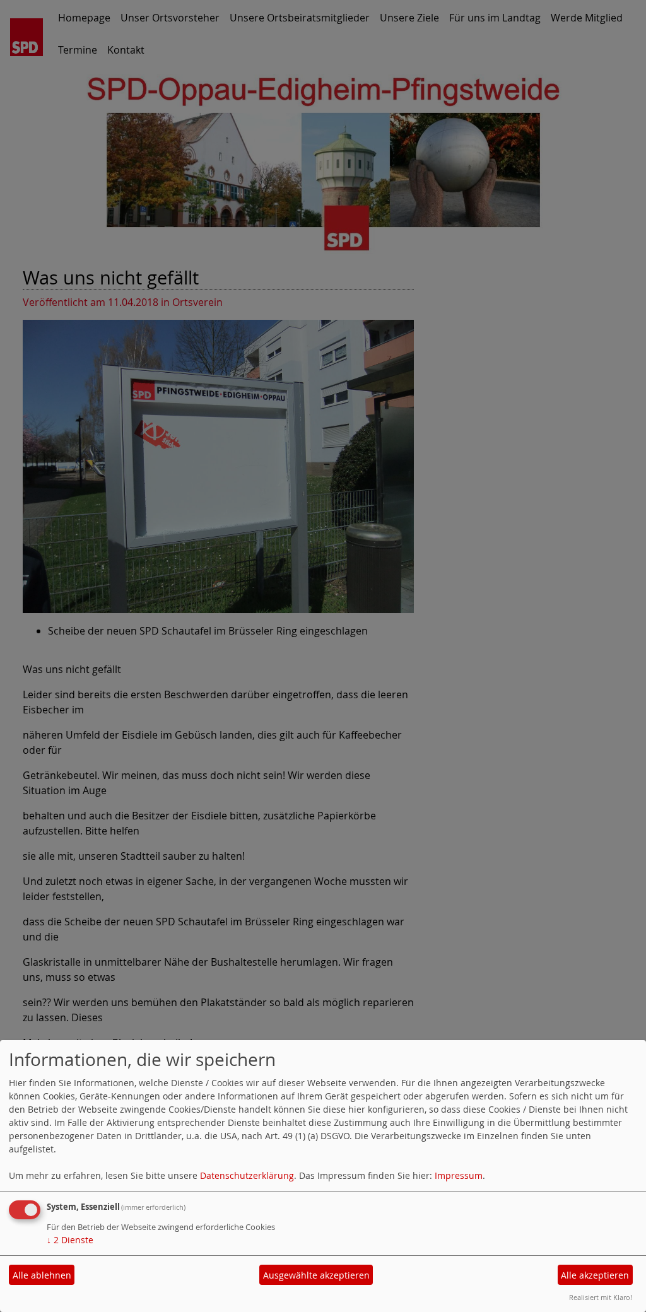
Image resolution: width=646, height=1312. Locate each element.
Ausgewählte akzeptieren (316, 1275)
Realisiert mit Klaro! (600, 1297)
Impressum (459, 1175)
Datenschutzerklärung (247, 1175)
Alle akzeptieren (595, 1275)
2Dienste (70, 1240)
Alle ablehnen (42, 1275)
